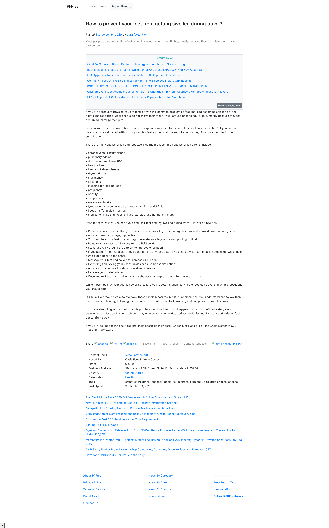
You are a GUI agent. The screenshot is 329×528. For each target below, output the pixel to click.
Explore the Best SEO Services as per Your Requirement (122, 419)
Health (129, 377)
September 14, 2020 (109, 34)
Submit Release (121, 6)
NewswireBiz (222, 489)
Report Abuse (170, 343)
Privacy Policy (92, 482)
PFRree (73, 6)
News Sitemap (157, 496)
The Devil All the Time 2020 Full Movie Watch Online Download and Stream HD (137, 397)
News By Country (159, 489)
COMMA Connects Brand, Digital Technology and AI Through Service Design (136, 64)
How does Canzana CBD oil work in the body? (116, 455)
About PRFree (92, 475)
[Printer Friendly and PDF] (227, 343)
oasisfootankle (136, 34)
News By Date (157, 482)
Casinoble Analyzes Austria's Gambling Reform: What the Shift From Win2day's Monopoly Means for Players (157, 91)
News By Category (160, 475)
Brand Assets (91, 496)
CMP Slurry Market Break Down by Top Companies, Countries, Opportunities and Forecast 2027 (148, 449)
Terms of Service (94, 489)
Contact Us (90, 503)
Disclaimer (150, 343)
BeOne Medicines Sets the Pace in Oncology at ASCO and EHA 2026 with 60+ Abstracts (144, 69)
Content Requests (195, 343)
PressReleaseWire (225, 482)
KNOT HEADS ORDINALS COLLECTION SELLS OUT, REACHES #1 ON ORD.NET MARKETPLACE (148, 86)
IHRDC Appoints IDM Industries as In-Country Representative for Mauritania (136, 97)
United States (134, 372)
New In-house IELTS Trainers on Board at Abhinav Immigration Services (132, 402)
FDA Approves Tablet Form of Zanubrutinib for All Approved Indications (133, 75)
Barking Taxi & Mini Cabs (102, 424)
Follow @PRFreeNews (228, 496)
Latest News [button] (98, 6)
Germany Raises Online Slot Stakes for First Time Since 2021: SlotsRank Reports (139, 80)
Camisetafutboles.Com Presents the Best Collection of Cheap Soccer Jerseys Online (140, 413)
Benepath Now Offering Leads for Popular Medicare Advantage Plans (131, 408)
